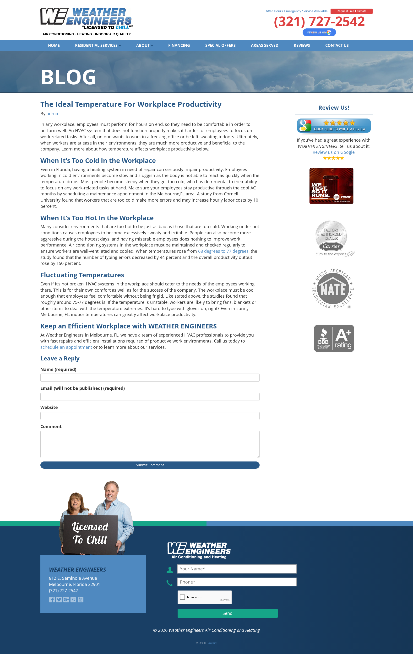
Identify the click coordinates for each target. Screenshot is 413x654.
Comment (51, 426)
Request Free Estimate (351, 11)
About (143, 45)
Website (49, 407)
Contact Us (337, 45)
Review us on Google (334, 152)
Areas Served (264, 45)
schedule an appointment (66, 347)
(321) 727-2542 (319, 21)
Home (54, 45)
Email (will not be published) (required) (82, 388)
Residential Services (97, 45)
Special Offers (220, 45)
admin (53, 113)
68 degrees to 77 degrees (223, 251)
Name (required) (58, 369)
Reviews (302, 45)
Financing (179, 45)
